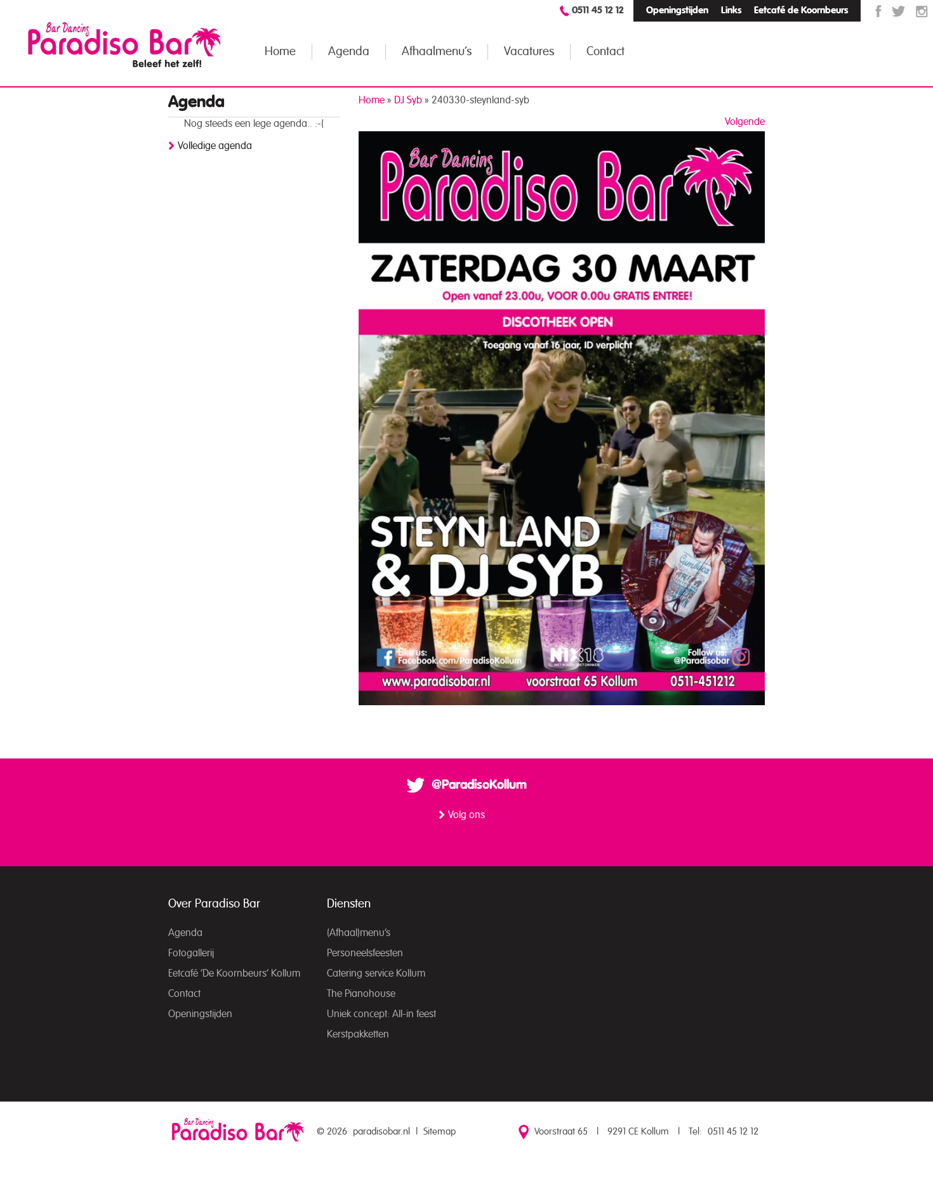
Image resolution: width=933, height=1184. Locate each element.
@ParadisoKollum (479, 785)
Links (731, 10)
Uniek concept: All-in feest (381, 1014)
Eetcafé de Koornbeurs (801, 10)
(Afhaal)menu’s (358, 933)
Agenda (348, 52)
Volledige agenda (215, 146)
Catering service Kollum (376, 973)
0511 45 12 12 (598, 10)
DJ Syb (408, 100)
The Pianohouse (361, 994)
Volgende (745, 122)
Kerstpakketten (358, 1034)
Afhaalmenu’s (437, 52)
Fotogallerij (191, 953)
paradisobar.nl (381, 1131)
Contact (605, 52)
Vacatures (529, 52)
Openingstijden (677, 10)
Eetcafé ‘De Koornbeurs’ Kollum (234, 973)
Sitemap (439, 1131)
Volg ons (466, 815)
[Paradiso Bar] (124, 44)
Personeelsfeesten (365, 953)
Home (280, 52)
